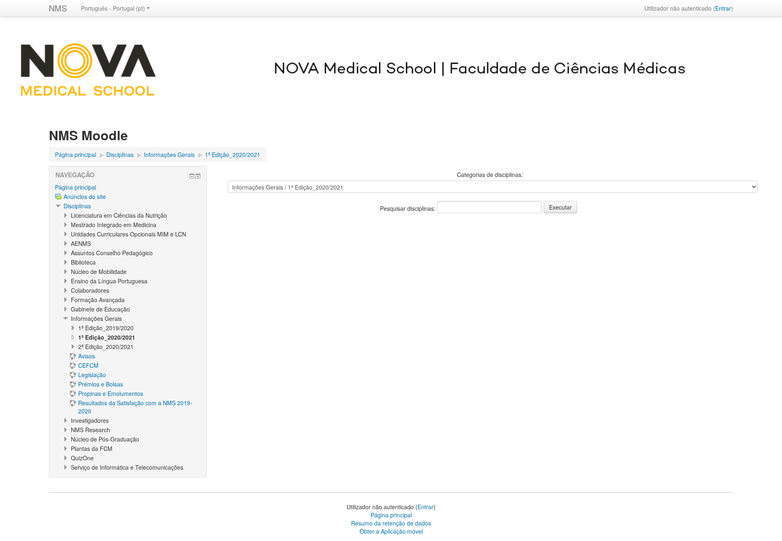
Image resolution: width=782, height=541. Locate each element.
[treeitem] (128, 187)
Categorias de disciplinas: (490, 174)
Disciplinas (77, 206)
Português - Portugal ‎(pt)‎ (113, 8)
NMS (58, 8)
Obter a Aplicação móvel (391, 531)
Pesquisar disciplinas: (408, 208)
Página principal (75, 187)
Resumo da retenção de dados (391, 523)
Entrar (723, 8)
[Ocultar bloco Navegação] (191, 176)
